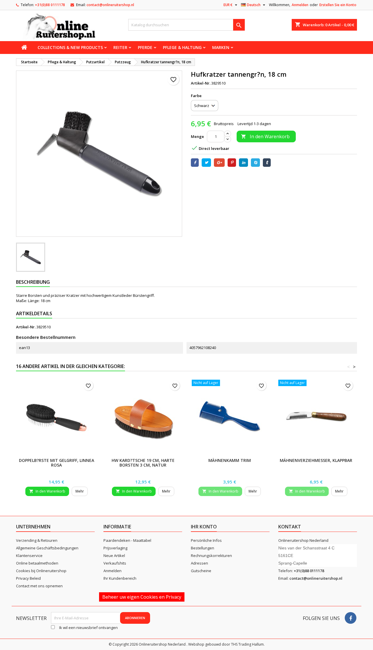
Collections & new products (70, 47)
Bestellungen (202, 548)
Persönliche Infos (206, 540)
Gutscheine (201, 570)
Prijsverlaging (115, 548)
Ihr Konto (204, 526)
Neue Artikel (114, 555)
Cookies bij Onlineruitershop (41, 570)
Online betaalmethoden (37, 563)
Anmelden (300, 4)
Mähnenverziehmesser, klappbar (316, 460)
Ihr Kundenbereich (119, 578)
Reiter (120, 47)
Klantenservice (29, 555)
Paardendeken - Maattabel (127, 540)
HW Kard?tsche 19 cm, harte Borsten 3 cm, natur (143, 463)
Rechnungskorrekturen (211, 555)
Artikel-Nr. (200, 83)
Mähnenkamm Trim (229, 460)
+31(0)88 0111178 (50, 4)
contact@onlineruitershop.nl (110, 4)
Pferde (145, 47)
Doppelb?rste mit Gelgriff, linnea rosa (56, 463)
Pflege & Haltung (182, 47)
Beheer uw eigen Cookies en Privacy (141, 597)
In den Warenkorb (265, 136)
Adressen (199, 563)
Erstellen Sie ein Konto (337, 4)
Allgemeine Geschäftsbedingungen (47, 548)
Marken (220, 47)
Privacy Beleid (28, 578)
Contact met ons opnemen (39, 585)
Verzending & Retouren (36, 540)
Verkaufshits (114, 563)
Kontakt (289, 526)
